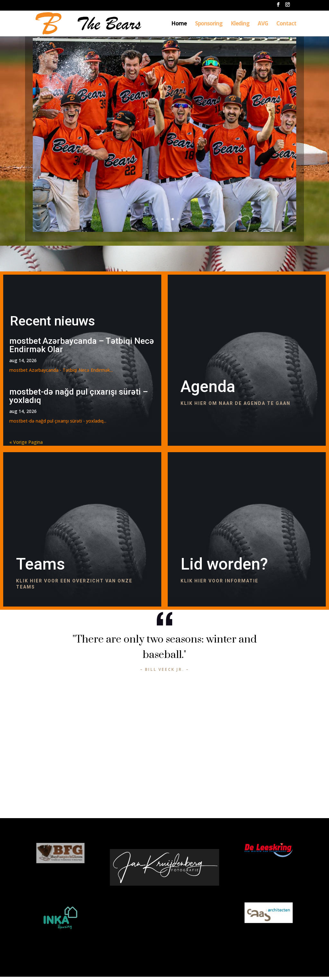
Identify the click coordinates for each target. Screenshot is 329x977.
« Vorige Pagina (26, 442)
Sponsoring (208, 24)
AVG (263, 24)
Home (179, 24)
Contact (286, 24)
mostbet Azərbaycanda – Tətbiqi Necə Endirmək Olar (81, 345)
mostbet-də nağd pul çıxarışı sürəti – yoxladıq (78, 396)
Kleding (240, 24)
